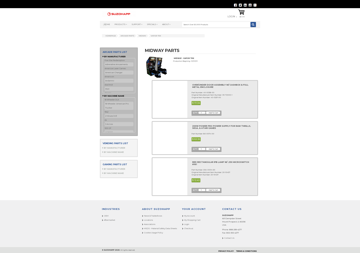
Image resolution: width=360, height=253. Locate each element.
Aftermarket (109, 220)
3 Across (109, 124)
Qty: (195, 113)
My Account (189, 216)
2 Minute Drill (111, 116)
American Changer (113, 72)
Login (231, 16)
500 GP (108, 128)
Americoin (109, 76)
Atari (107, 89)
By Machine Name (114, 96)
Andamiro (109, 81)
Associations (149, 224)
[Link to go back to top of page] (354, 247)
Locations (148, 220)
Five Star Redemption (115, 60)
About (165, 24)
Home (107, 24)
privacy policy (226, 251)
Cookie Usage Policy (153, 233)
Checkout (188, 228)
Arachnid (109, 85)
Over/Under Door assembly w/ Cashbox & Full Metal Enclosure (220, 86)
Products (120, 24)
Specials (151, 24)
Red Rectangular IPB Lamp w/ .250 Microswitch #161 (220, 163)
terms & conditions (246, 251)
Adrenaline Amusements (116, 64)
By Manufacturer (115, 56)
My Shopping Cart (192, 220)
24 (106, 120)
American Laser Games (115, 68)
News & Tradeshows (153, 216)
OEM (106, 216)
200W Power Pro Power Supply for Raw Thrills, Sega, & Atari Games (221, 127)
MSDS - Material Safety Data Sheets (160, 228)
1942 (106, 112)
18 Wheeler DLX (112, 99)
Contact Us (229, 238)
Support (136, 24)
